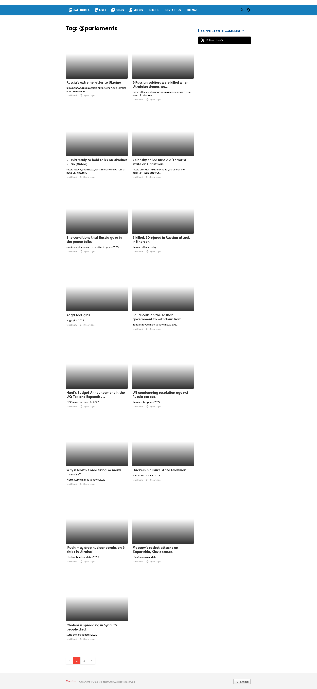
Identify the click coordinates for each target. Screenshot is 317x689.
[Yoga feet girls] (97, 302)
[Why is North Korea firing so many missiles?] (97, 457)
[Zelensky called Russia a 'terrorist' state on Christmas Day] (163, 147)
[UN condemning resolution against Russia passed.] (163, 380)
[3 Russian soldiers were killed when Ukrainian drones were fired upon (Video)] (163, 70)
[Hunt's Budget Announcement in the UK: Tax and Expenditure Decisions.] (97, 380)
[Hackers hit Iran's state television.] (163, 457)
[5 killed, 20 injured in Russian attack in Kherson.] (163, 225)
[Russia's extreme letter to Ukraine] (97, 70)
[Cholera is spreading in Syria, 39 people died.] (97, 612)
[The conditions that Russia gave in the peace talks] (97, 225)
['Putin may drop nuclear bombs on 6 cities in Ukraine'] (97, 535)
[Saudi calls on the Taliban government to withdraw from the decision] (163, 302)
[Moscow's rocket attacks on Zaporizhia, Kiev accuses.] (163, 535)
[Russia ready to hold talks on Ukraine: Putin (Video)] (97, 147)
